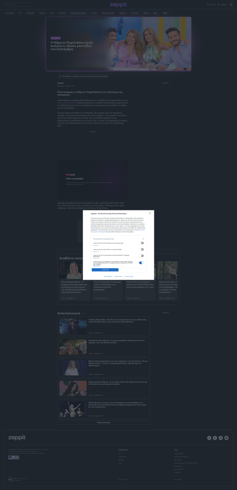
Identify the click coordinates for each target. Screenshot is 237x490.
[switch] (141, 243)
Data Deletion (108, 276)
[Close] (150, 214)
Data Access (118, 276)
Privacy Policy (129, 276)
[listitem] (118, 239)
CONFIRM (105, 269)
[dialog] (118, 245)
